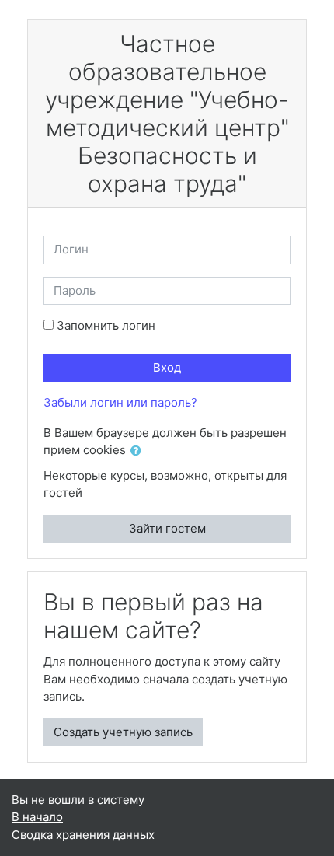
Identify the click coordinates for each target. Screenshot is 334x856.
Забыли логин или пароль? (120, 402)
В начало (37, 816)
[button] (139, 451)
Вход (167, 367)
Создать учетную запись (123, 732)
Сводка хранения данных (83, 834)
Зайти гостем (167, 528)
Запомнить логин (106, 325)
